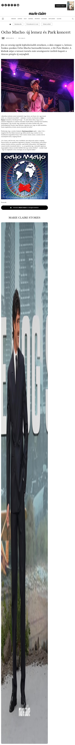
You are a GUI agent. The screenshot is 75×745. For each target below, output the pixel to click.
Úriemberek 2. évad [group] (32, 24)
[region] (24, 483)
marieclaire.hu (10, 38)
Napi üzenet (52, 18)
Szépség (30, 18)
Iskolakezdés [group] (18, 24)
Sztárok (20, 18)
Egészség (44, 18)
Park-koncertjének (27, 131)
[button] (24, 483)
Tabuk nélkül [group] (47, 24)
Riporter (37, 18)
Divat (25, 18)
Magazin (13, 18)
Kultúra (59, 18)
